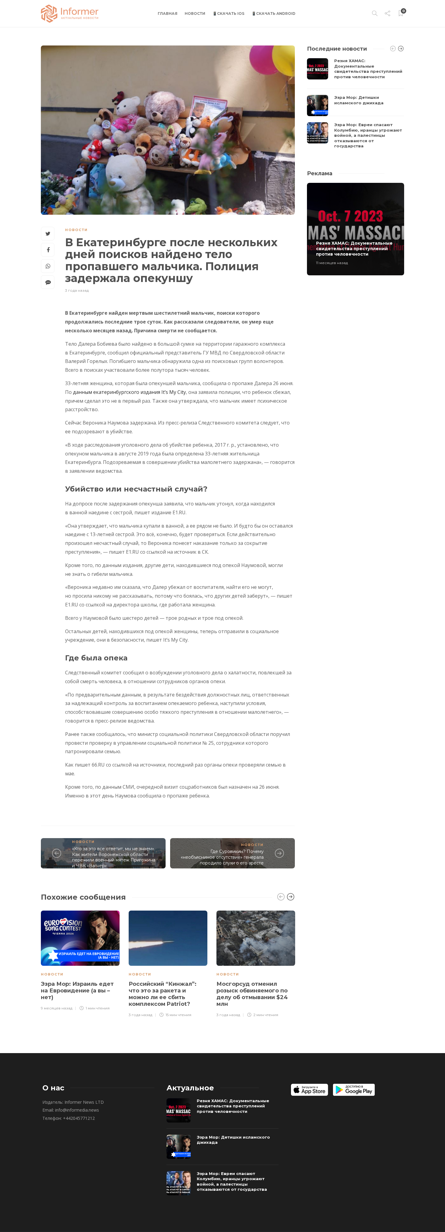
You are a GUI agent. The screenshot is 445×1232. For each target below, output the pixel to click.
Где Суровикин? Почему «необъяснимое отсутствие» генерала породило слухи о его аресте (222, 857)
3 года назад (77, 290)
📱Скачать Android (273, 13)
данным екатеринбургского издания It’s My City (129, 392)
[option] (80, 959)
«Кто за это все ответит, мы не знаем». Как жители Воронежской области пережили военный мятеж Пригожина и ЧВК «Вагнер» (113, 857)
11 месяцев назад (332, 262)
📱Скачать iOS (228, 13)
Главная (167, 13)
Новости (195, 13)
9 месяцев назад (56, 1008)
